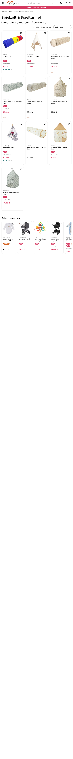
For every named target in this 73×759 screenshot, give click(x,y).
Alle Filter (38, 22)
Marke (5, 22)
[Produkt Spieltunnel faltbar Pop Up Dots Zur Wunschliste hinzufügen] (45, 124)
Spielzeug (4, 11)
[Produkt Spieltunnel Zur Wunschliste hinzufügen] (21, 33)
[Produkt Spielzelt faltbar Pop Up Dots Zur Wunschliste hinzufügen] (69, 124)
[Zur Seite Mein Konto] (60, 3)
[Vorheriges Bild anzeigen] (3, 42)
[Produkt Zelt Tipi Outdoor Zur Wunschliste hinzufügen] (45, 33)
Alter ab (28, 22)
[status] (38, 3)
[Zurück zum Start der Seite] (69, 746)
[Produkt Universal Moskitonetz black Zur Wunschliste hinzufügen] (29, 224)
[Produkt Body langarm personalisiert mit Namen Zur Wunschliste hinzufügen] (13, 224)
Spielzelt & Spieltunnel (26, 11)
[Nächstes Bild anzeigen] (22, 42)
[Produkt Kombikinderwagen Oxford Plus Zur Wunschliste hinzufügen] (61, 224)
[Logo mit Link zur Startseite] (13, 3)
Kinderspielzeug (13, 11)
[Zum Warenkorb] (69, 3)
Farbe (20, 22)
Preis (12, 22)
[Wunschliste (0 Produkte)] (65, 3)
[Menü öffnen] (3, 3)
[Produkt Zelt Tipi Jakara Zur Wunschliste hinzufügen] (21, 124)
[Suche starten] (52, 3)
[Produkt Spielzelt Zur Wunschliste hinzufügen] (69, 79)
